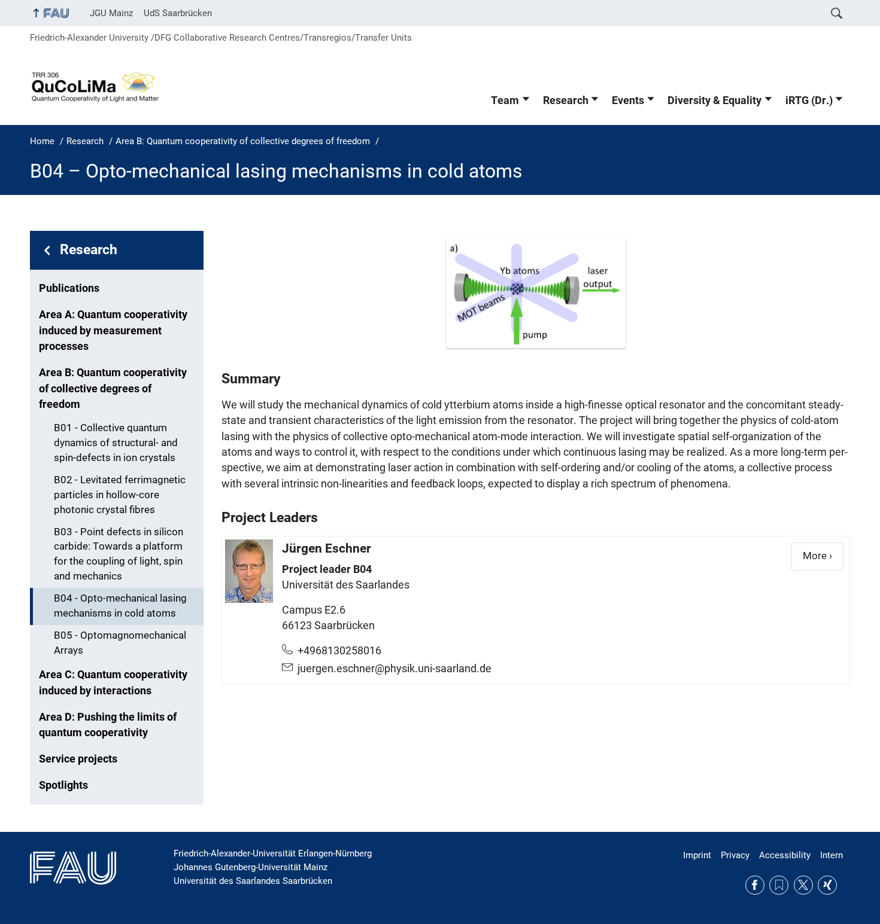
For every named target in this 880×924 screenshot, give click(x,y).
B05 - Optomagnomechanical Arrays (120, 643)
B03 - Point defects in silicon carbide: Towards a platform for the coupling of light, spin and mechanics (118, 554)
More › (823, 556)
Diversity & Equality (714, 100)
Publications (69, 288)
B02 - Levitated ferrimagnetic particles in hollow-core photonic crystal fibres (120, 495)
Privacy (735, 855)
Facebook (754, 885)
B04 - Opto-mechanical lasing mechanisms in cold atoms (120, 606)
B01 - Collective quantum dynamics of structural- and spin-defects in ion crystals (116, 442)
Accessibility (785, 855)
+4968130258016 (339, 651)
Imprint (697, 855)
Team (505, 100)
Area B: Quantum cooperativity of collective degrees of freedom (113, 388)
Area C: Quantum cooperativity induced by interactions (113, 682)
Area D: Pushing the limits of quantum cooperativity (108, 725)
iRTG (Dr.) (809, 100)
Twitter (803, 885)
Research (565, 100)
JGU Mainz (111, 13)
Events (628, 100)
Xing (827, 885)
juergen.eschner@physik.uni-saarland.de (394, 669)
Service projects (78, 759)
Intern (831, 855)
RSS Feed (778, 885)
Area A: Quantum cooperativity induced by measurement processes (113, 330)
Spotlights (63, 785)
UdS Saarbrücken (178, 13)
